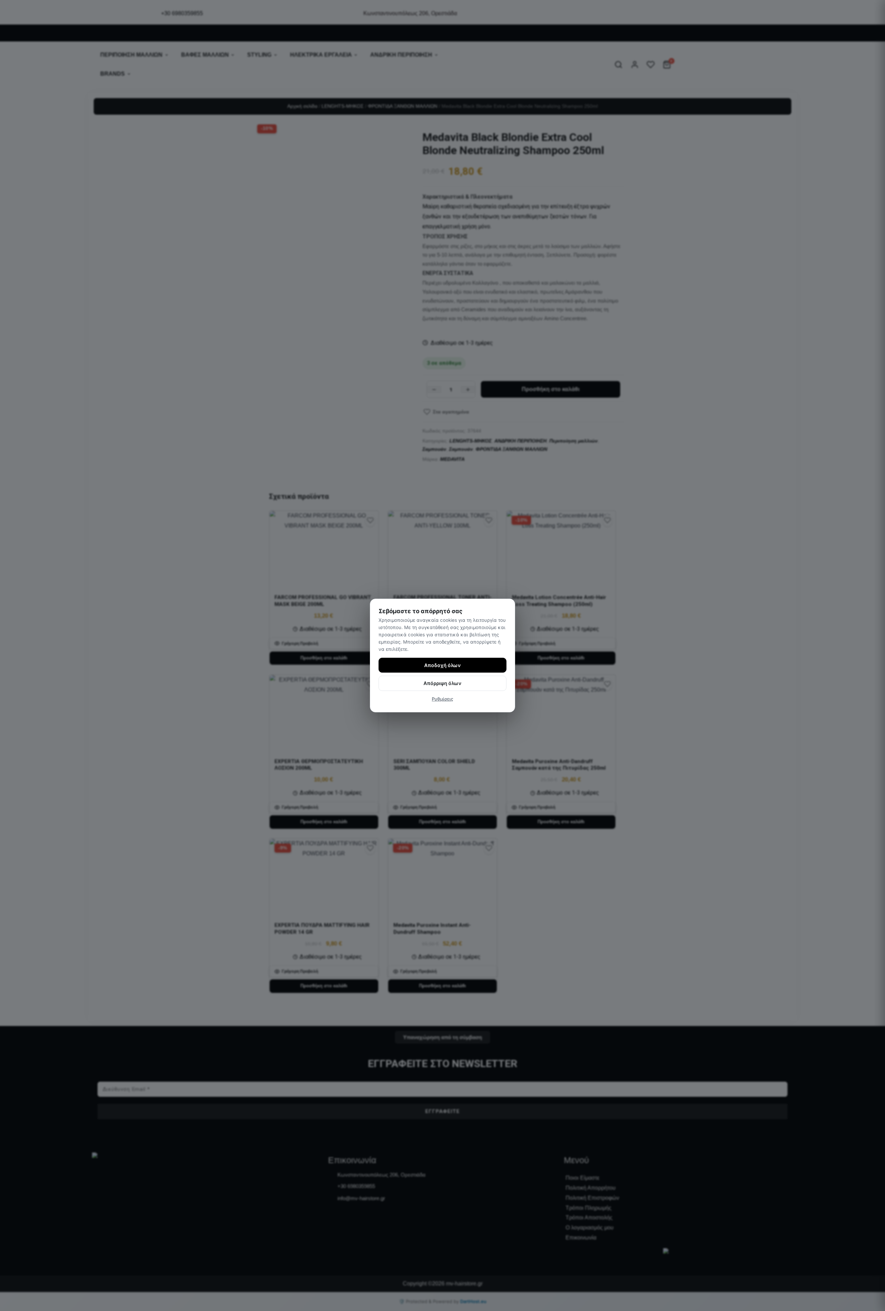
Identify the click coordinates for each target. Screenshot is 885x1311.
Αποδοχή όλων (442, 665)
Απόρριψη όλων (442, 683)
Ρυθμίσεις (442, 699)
